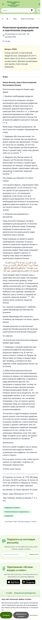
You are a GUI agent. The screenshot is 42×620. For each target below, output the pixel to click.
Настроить (34, 615)
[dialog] (20, 608)
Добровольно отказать (21, 615)
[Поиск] (38, 10)
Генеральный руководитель (25, 593)
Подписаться (33, 554)
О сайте (9, 593)
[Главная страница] (7, 18)
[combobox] (16, 10)
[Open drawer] (39, 4)
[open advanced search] (31, 10)
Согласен (6, 615)
